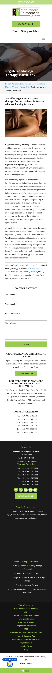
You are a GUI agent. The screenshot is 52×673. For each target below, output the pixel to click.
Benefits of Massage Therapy (27, 585)
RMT (26, 629)
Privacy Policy (26, 663)
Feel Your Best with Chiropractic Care (26, 632)
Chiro (26, 612)
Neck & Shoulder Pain (26, 636)
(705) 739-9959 (26, 2)
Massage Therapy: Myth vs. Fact (26, 573)
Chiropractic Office (26, 622)
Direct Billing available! (26, 31)
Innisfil (38, 268)
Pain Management (26, 605)
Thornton (33, 272)
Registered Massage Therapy (26, 608)
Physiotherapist (26, 643)
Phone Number (12, 314)
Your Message (12, 323)
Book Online (26, 24)
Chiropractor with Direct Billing (26, 615)
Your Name (11, 294)
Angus (7, 272)
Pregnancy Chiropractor (26, 626)
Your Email (11, 304)
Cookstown (17, 275)
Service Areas (26, 646)
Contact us (15, 251)
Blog (26, 650)
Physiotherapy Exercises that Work (26, 639)
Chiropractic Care (26, 619)
